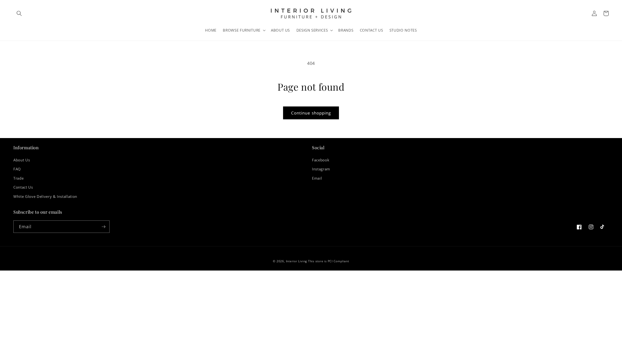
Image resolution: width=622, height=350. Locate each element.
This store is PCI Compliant (328, 261)
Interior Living (296, 261)
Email (317, 178)
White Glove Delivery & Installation (45, 196)
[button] (19, 13)
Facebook (320, 160)
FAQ (17, 169)
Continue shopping (311, 113)
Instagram (321, 169)
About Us (21, 160)
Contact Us (23, 187)
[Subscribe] (103, 226)
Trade (18, 178)
